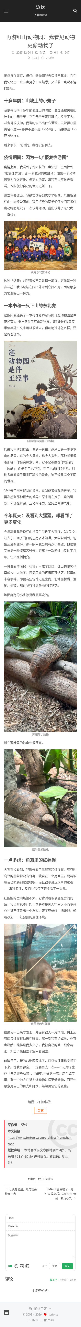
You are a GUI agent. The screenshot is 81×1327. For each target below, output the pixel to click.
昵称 (11, 1218)
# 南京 (31, 1179)
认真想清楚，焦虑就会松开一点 (21, 1191)
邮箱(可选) (13, 1226)
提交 (67, 1266)
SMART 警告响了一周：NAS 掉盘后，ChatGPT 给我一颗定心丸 (60, 1194)
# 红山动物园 (45, 1179)
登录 (54, 1266)
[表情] (16, 1266)
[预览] (27, 1266)
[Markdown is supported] (10, 1266)
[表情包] (21, 1266)
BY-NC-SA (26, 1156)
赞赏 (40, 1110)
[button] (6, 11)
